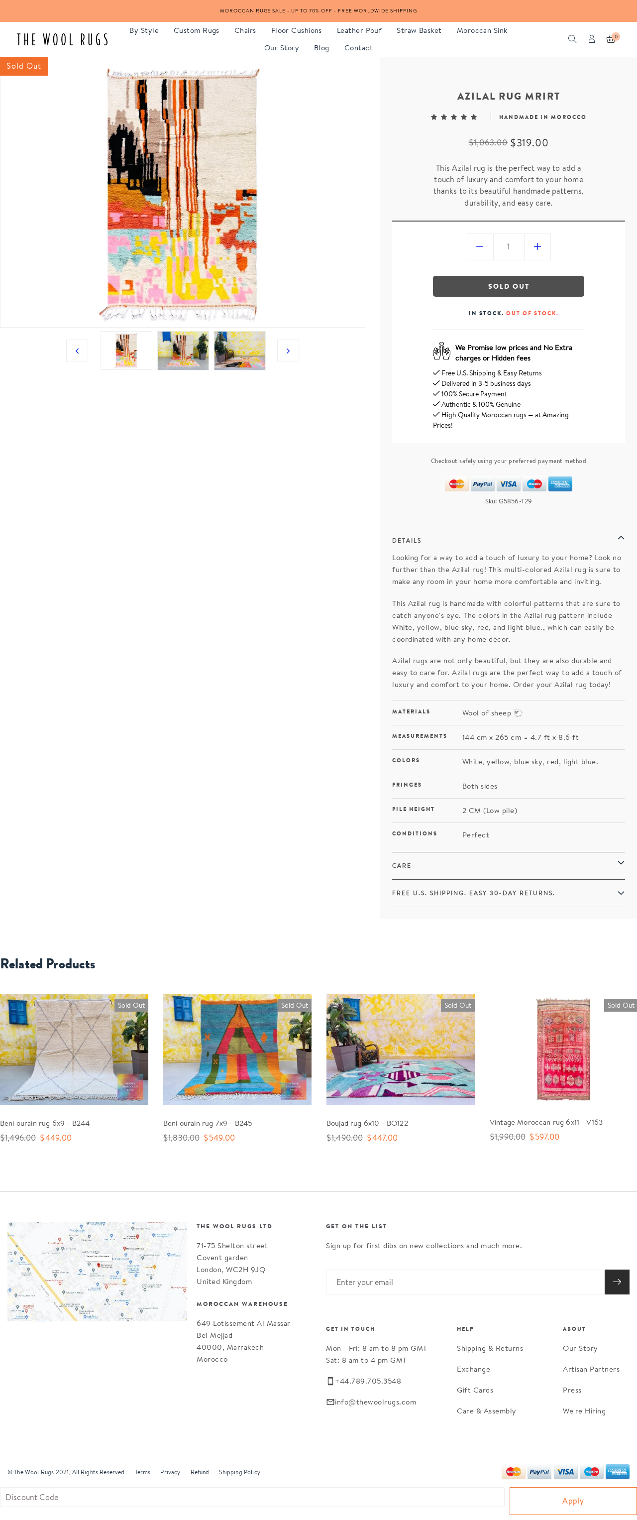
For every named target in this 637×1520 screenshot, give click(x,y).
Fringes (407, 785)
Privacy (170, 1472)
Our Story (580, 1348)
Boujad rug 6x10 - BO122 (367, 1123)
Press (572, 1390)
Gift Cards (475, 1390)
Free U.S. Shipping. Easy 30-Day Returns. (473, 893)
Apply (573, 1501)
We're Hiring (584, 1410)
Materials (411, 711)
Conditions (414, 833)
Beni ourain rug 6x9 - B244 (45, 1123)
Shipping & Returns (490, 1348)
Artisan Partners (591, 1369)
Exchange (473, 1369)
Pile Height (413, 809)
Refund (200, 1472)
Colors (406, 760)
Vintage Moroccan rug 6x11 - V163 (546, 1122)
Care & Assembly (487, 1410)
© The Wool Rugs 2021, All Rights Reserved (66, 1472)
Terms (143, 1472)
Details (407, 540)
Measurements (419, 736)
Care (402, 865)
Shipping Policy (239, 1472)
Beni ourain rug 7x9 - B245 (207, 1123)
